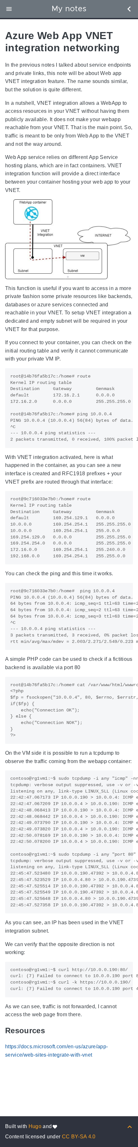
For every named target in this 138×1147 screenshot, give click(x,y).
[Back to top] (129, 1126)
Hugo (35, 1126)
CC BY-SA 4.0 (79, 1136)
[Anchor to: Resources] (52, 1030)
